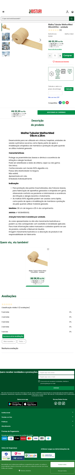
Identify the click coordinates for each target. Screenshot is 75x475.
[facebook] (60, 103)
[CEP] (56, 90)
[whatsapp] (63, 103)
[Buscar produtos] (71, 18)
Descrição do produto (55, 49)
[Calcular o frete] (68, 89)
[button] (16, 336)
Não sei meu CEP (53, 97)
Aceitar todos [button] (62, 464)
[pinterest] (67, 103)
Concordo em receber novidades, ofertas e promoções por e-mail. (55, 382)
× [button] (73, 462)
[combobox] (37, 18)
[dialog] (37, 467)
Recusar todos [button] (62, 471)
